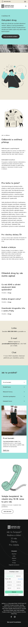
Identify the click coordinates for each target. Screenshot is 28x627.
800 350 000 (7, 1)
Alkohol (14, 558)
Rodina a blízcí (14, 535)
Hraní (14, 560)
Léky (14, 556)
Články (14, 541)
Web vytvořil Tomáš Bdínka (14, 622)
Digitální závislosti (14, 565)
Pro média (14, 545)
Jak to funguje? (14, 532)
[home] (8, 6)
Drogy (9, 293)
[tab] (14, 382)
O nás (14, 538)
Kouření (14, 554)
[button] (25, 6)
